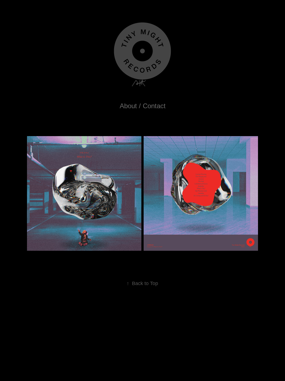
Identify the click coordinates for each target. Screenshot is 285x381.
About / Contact (143, 106)
